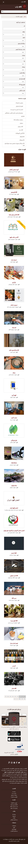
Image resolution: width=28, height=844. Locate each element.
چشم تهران (14, 485)
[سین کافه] (14, 588)
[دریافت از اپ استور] (14, 739)
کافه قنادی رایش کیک (14, 215)
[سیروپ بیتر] (14, 250)
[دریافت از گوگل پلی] (14, 733)
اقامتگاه (21, 137)
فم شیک (14, 328)
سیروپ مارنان (14, 305)
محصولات (14, 826)
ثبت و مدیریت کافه (14, 806)
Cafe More (14, 463)
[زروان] (14, 363)
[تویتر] (19, 762)
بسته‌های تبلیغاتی (14, 820)
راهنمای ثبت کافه (14, 808)
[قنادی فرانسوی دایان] (14, 340)
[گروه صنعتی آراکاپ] (14, 160)
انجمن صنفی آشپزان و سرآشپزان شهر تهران (14, 531)
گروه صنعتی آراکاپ (14, 170)
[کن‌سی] (14, 656)
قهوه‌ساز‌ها (14, 829)
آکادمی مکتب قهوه (14, 237)
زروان (14, 373)
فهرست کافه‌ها (14, 803)
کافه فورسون (14, 192)
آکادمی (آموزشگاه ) (19, 133)
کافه (22, 116)
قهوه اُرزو (14, 395)
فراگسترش (11, 841)
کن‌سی (14, 666)
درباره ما (14, 792)
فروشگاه (21, 140)
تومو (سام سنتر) (14, 643)
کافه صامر (14, 688)
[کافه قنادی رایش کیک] (14, 205)
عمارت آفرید (14, 418)
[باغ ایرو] (14, 273)
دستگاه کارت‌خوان (21, 44)
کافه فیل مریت (14, 621)
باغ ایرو (14, 282)
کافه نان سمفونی (14, 576)
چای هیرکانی (14, 440)
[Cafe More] (14, 453)
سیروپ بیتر (14, 260)
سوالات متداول (14, 795)
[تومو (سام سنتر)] (14, 634)
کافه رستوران (20, 126)
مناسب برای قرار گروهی (20, 49)
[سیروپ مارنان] (14, 295)
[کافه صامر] (14, 679)
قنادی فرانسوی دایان (14, 350)
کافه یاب (23, 2)
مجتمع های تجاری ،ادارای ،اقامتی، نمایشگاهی (14, 113)
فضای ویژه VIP (22, 85)
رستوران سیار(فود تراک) (18, 120)
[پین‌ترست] (14, 762)
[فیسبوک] (16, 762)
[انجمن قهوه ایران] (14, 498)
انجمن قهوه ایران (14, 508)
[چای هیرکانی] (14, 431)
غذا (24, 61)
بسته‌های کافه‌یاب (14, 831)
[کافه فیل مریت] (14, 611)
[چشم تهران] (14, 476)
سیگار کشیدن (22, 73)
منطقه (23, 32)
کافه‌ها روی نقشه (14, 805)
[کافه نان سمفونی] (14, 566)
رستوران (21, 123)
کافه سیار (21, 130)
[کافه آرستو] (14, 543)
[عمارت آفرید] (14, 408)
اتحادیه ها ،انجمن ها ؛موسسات (16, 110)
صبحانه (23, 67)
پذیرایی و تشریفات (19, 103)
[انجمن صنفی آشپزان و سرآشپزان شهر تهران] (14, 521)
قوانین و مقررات (14, 797)
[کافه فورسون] (14, 182)
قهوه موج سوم (22, 79)
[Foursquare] (9, 762)
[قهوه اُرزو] (14, 385)
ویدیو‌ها (14, 816)
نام (24, 26)
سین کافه (14, 598)
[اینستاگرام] (11, 762)
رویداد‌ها (14, 814)
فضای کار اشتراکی (19, 106)
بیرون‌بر (23, 55)
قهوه (14, 827)
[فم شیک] (14, 318)
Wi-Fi (24, 38)
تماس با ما (14, 793)
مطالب (14, 818)
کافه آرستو (14, 553)
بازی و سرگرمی (22, 90)
